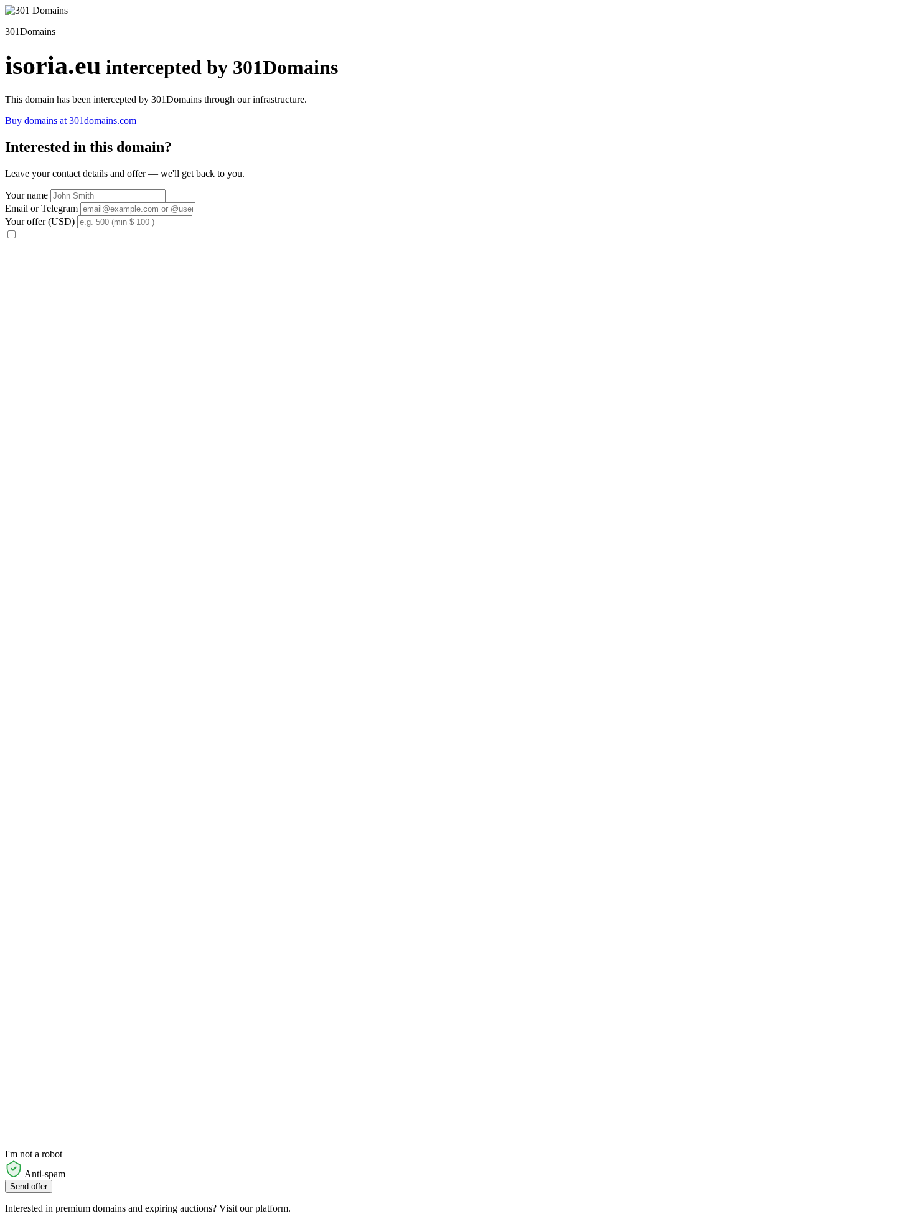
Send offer (28, 1186)
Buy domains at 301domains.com (70, 120)
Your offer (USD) (40, 221)
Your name (26, 195)
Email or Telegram (41, 208)
